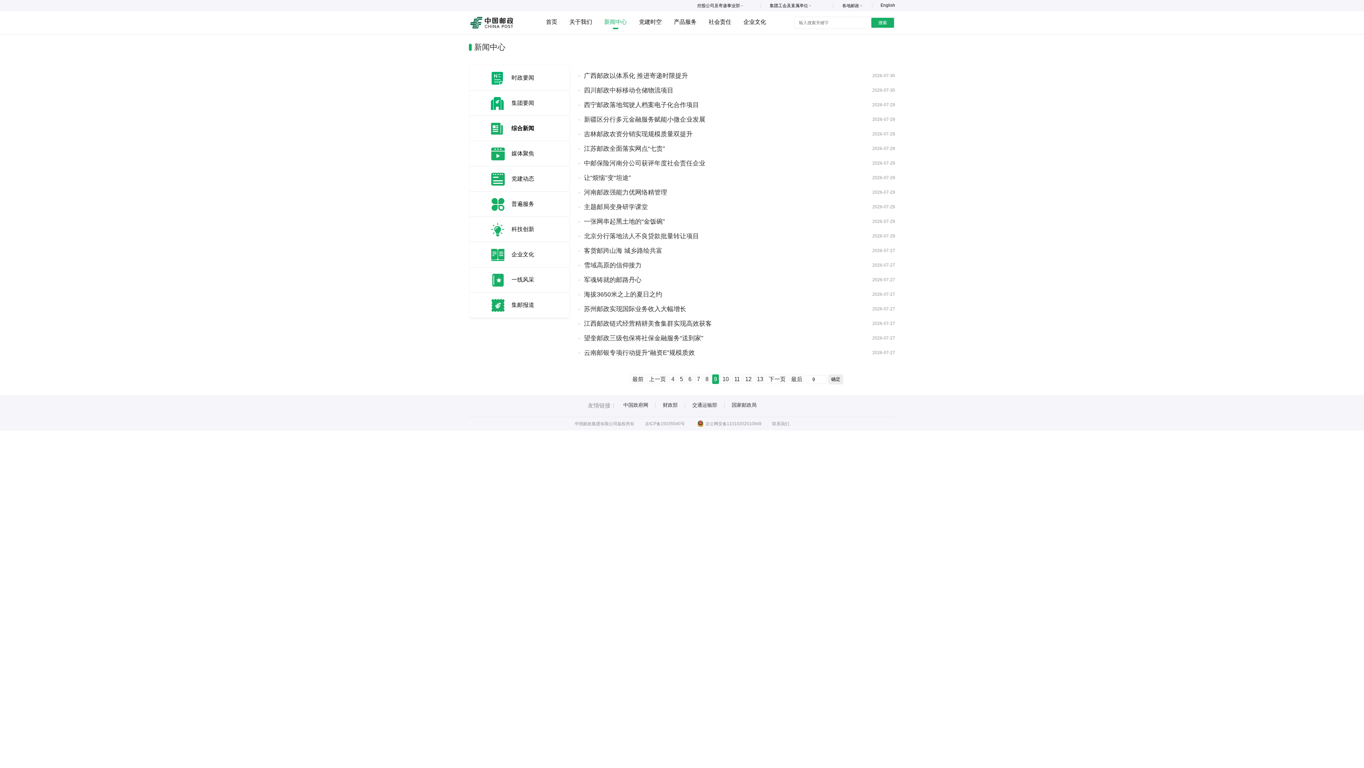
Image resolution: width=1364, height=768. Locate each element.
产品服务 (685, 22)
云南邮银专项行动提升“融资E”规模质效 (639, 352)
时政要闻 (523, 78)
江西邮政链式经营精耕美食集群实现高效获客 (648, 323)
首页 (551, 22)
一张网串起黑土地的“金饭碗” (624, 221)
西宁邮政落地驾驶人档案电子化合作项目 (641, 104)
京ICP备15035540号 (665, 423)
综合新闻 (523, 128)
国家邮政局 (744, 405)
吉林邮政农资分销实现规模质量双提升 (638, 134)
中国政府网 (635, 405)
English (888, 5)
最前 (638, 379)
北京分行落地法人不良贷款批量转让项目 (641, 236)
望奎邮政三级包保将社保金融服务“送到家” (643, 338)
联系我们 (780, 423)
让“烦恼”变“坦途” (607, 177)
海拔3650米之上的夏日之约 (623, 294)
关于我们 (580, 22)
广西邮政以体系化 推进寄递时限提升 (636, 75)
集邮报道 (523, 305)
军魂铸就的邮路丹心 (613, 279)
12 (748, 379)
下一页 (777, 379)
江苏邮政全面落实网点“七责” (624, 148)
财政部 (670, 405)
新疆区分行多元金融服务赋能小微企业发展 (644, 119)
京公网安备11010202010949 (733, 423)
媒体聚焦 (523, 153)
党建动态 (523, 179)
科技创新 (523, 229)
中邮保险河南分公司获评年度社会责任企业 (644, 163)
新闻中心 (615, 22)
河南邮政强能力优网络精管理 (625, 192)
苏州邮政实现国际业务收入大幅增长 (635, 309)
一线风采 (523, 280)
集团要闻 (523, 103)
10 (725, 379)
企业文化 (754, 22)
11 (737, 379)
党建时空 (650, 22)
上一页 (657, 379)
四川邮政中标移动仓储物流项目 (628, 90)
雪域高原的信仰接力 (613, 265)
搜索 (882, 22)
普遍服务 (523, 204)
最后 (796, 379)
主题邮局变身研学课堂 (616, 206)
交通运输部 (704, 405)
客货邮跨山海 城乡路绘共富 (623, 250)
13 (760, 379)
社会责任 (720, 22)
